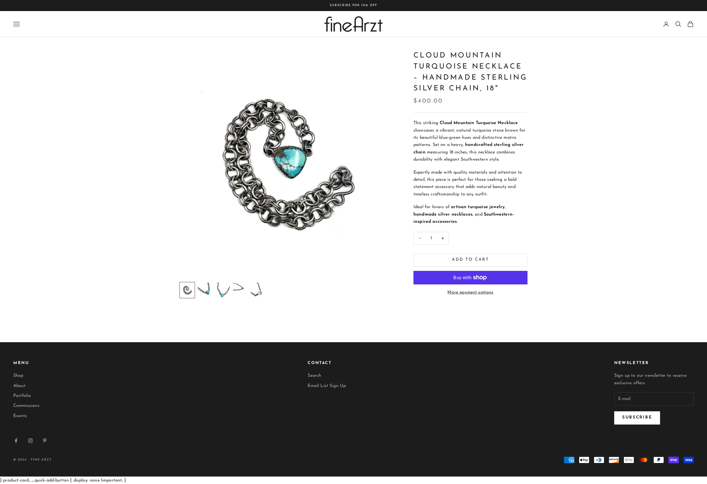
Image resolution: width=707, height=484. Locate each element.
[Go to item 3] (222, 292)
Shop (18, 375)
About (19, 386)
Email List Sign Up (327, 386)
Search (314, 375)
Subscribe (637, 417)
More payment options (470, 292)
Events (20, 416)
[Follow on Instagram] (30, 440)
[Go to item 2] (205, 289)
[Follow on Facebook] (16, 440)
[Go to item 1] (187, 290)
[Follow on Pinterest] (45, 440)
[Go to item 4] (240, 288)
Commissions (26, 406)
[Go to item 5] (258, 292)
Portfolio (22, 396)
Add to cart (470, 260)
